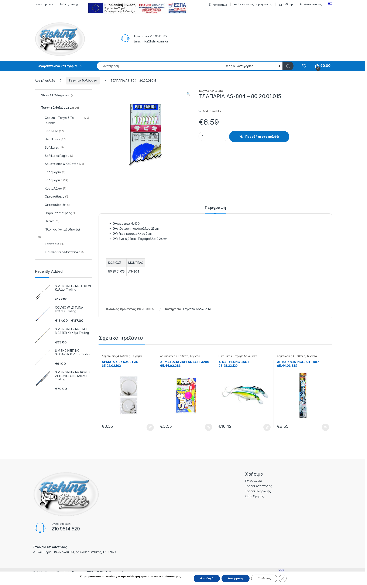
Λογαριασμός (313, 4)
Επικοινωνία (253, 481)
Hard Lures (225, 356)
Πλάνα (52, 221)
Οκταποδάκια (56, 196)
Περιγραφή (215, 208)
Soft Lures (54, 147)
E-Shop (288, 4)
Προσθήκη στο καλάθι (262, 136)
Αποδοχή (206, 578)
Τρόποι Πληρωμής (258, 491)
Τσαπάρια (54, 244)
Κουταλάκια (55, 188)
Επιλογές (264, 578)
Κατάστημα (220, 4)
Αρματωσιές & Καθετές (116, 356)
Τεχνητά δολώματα (83, 80)
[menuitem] (330, 4)
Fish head (54, 131)
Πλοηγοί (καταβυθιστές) (62, 229)
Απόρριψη (235, 578)
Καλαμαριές (56, 180)
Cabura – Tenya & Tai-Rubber (67, 120)
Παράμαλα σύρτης (60, 213)
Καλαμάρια (55, 172)
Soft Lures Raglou (59, 156)
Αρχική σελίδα (45, 80)
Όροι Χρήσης (254, 496)
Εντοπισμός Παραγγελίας (255, 4)
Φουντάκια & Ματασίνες (65, 252)
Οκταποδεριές (57, 205)
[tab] (215, 209)
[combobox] (159, 66)
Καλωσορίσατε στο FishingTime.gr (57, 4)
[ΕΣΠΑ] (136, 8)
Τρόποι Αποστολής (258, 486)
